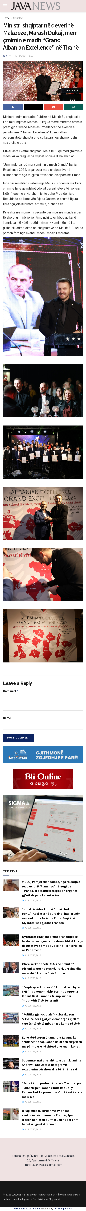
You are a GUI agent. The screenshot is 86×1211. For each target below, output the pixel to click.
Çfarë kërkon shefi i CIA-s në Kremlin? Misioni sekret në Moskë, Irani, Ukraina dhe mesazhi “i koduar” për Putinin (51, 968)
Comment (11, 691)
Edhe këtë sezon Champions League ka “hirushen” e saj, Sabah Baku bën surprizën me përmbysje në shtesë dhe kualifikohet (52, 1041)
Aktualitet (18, 18)
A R (5, 55)
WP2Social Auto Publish (27, 1208)
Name (7, 718)
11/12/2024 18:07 (23, 55)
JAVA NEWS (18, 1194)
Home (6, 18)
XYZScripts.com (63, 1208)
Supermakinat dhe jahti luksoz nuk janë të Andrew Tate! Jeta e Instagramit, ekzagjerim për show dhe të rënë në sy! (51, 1064)
